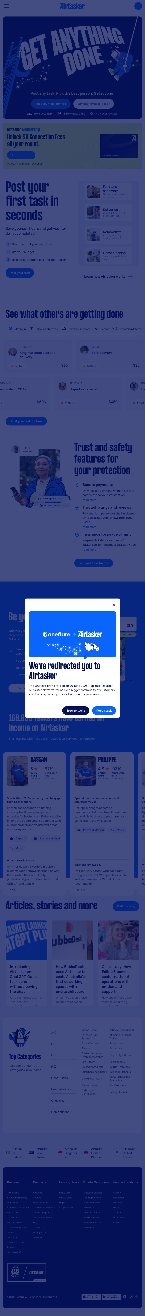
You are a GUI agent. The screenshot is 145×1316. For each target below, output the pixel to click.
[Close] (114, 605)
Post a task (104, 711)
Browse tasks (75, 711)
